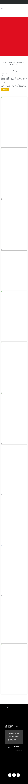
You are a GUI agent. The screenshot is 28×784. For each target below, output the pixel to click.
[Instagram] (12, 2)
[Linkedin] (15, 2)
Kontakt (5, 89)
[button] (26, 10)
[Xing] (18, 775)
